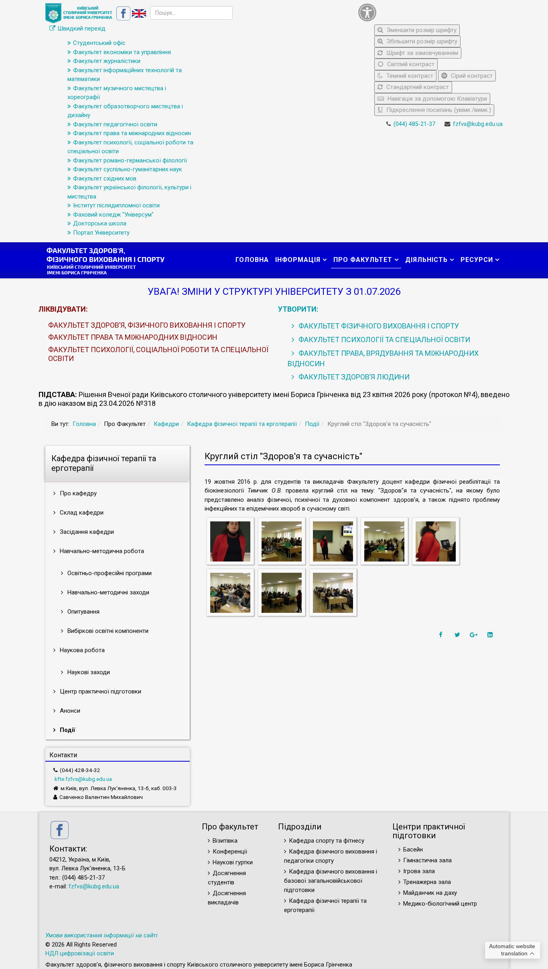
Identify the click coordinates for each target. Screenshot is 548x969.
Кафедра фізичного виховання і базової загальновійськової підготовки (330, 881)
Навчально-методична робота (101, 551)
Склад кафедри (81, 512)
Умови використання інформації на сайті (101, 935)
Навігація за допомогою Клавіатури (436, 98)
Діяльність (426, 260)
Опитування (82, 611)
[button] (428, 12)
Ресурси (477, 260)
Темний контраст (409, 75)
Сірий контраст (471, 75)
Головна (252, 260)
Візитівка (225, 840)
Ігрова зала (419, 871)
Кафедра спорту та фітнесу (326, 840)
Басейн (413, 849)
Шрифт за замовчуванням (421, 53)
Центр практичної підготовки (99, 691)
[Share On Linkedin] (491, 635)
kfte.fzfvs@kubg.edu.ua (83, 779)
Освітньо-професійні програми (109, 573)
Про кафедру (77, 493)
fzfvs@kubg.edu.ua (478, 124)
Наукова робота (81, 650)
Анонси (69, 710)
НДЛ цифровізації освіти (79, 953)
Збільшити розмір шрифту (421, 41)
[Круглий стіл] (230, 541)
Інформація (298, 260)
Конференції (230, 851)
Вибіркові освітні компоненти (107, 631)
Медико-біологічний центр (440, 903)
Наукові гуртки (233, 862)
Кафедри (166, 424)
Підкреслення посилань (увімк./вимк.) (438, 110)
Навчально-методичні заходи (107, 592)
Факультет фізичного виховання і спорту (378, 326)
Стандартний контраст (417, 87)
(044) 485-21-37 (414, 124)
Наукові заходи (88, 672)
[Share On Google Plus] (475, 635)
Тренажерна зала (427, 882)
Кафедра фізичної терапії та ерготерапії (242, 424)
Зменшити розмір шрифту (421, 30)
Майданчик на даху (430, 892)
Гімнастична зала (427, 860)
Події (312, 424)
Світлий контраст (410, 64)
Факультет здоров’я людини (353, 377)
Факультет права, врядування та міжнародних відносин (383, 358)
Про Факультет (362, 260)
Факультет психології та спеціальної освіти (383, 339)
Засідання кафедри (86, 531)
